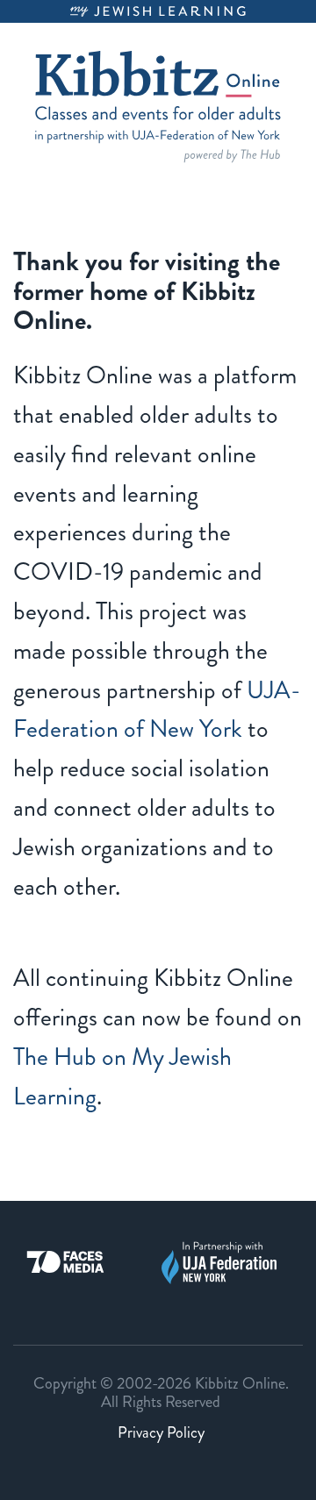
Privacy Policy (161, 1432)
